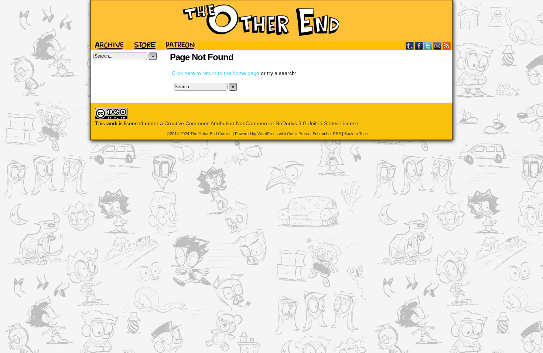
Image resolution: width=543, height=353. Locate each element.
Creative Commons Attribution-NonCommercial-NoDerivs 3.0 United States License (261, 123)
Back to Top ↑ (356, 133)
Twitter (428, 45)
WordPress (267, 133)
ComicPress (298, 133)
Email (437, 45)
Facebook (419, 45)
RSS (446, 45)
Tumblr (409, 45)
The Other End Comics (271, 20)
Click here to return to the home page (215, 73)
